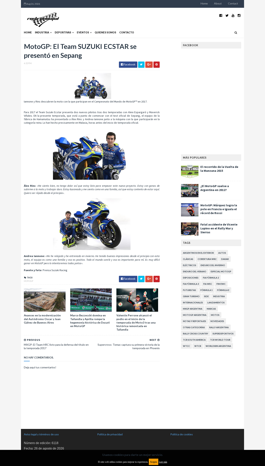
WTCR (197, 346)
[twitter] (227, 15)
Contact (233, 3)
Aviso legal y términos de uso (41, 434)
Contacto (126, 32)
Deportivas (63, 32)
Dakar (225, 259)
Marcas (211, 308)
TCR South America (194, 339)
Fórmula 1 (206, 290)
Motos (215, 315)
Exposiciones (190, 277)
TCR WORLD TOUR (220, 339)
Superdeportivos (223, 333)
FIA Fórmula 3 (191, 284)
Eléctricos (189, 265)
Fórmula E (223, 290)
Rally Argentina (219, 327)
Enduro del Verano (194, 271)
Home (204, 3)
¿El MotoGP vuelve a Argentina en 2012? (214, 188)
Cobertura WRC (207, 259)
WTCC (186, 346)
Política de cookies (181, 434)
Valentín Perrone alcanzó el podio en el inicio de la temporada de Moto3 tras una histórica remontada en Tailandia (136, 322)
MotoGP (28, 281)
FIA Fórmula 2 (211, 277)
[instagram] (239, 15)
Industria (42, 32)
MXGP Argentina (192, 308)
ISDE (206, 296)
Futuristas (189, 290)
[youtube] (233, 15)
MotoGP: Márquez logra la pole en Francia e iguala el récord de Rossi (218, 209)
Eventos (83, 32)
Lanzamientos (216, 302)
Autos (222, 253)
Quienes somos (105, 32)
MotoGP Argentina (194, 315)
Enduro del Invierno (213, 265)
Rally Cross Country (195, 333)
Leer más (163, 462)
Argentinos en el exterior (198, 253)
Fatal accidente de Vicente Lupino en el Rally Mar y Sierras (218, 228)
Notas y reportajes (194, 321)
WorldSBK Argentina (218, 346)
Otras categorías (194, 327)
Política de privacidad (110, 434)
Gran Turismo (191, 296)
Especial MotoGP (221, 271)
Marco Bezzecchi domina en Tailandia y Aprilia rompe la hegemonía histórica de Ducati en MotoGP (90, 321)
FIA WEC (207, 284)
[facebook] (221, 15)
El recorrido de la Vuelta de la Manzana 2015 (219, 169)
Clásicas (188, 259)
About (218, 3)
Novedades (217, 321)
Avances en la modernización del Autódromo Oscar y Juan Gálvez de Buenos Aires (42, 319)
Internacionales (193, 302)
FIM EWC (221, 284)
